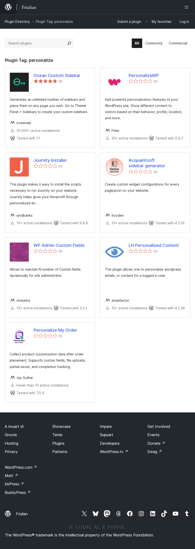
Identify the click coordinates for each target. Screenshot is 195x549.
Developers (110, 443)
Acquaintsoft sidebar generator (147, 163)
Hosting (11, 443)
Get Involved (158, 426)
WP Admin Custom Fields (59, 245)
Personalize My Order (55, 330)
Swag (154, 451)
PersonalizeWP (144, 75)
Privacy (11, 451)
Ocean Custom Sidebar (57, 75)
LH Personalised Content (154, 245)
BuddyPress (18, 492)
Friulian (22, 513)
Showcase (61, 426)
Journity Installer (50, 160)
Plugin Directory (17, 21)
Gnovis (11, 434)
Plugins (58, 443)
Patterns (59, 451)
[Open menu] (187, 7)
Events (153, 434)
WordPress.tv (114, 451)
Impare (106, 426)
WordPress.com (21, 467)
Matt (11, 475)
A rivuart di (14, 426)
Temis (57, 434)
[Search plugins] (69, 43)
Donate (156, 443)
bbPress (14, 484)
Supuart (106, 434)
